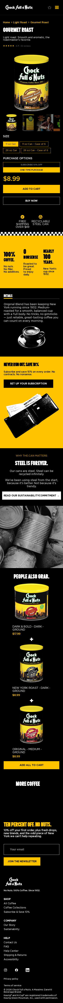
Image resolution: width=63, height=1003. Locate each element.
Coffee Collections (15, 907)
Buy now (31, 200)
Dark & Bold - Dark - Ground (28, 628)
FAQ (6, 946)
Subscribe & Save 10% (17, 912)
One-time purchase (31, 170)
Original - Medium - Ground (27, 751)
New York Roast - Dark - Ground (31, 689)
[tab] (8, 296)
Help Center (11, 951)
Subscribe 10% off (31, 164)
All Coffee (10, 903)
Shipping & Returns (15, 955)
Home (6, 22)
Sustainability (11, 929)
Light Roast (20, 22)
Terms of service (12, 985)
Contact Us (10, 942)
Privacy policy (11, 979)
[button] (49, 7)
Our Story (9, 925)
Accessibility (11, 959)
